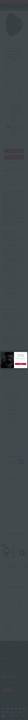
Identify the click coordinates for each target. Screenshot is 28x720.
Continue (20, 363)
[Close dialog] (26, 352)
